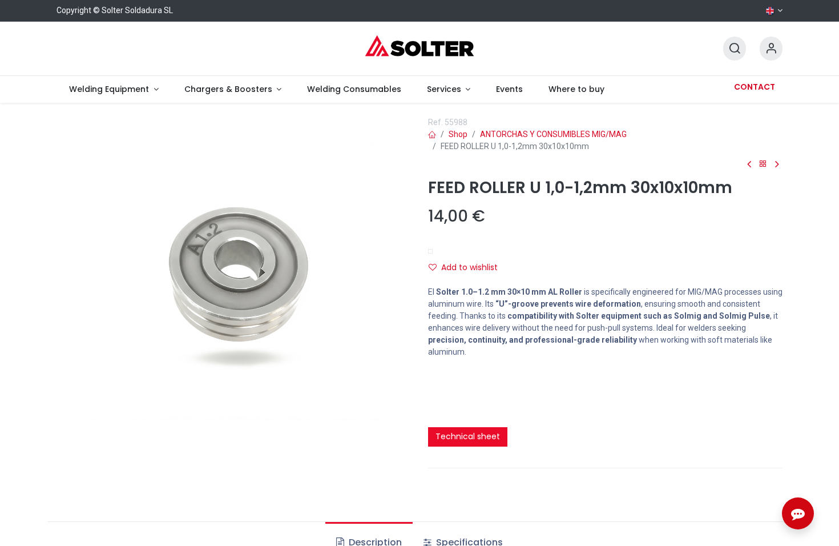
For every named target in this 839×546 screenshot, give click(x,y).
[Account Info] (771, 49)
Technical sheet (467, 436)
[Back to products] (763, 164)
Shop (458, 134)
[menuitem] (114, 89)
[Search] (734, 49)
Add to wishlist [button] (469, 267)
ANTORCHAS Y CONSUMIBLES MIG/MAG (553, 134)
